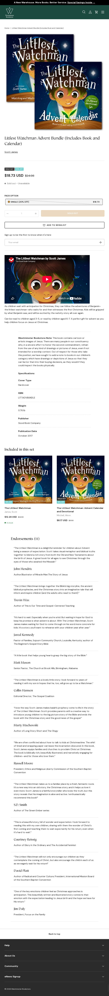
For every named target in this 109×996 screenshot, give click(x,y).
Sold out (72, 213)
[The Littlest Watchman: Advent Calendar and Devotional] (80, 480)
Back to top (54, 934)
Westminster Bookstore (20, 989)
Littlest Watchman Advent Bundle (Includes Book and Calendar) (38, 28)
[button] (96, 12)
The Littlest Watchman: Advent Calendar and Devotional (80, 510)
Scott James (11, 151)
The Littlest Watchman (18, 508)
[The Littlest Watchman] (28, 480)
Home (7, 28)
